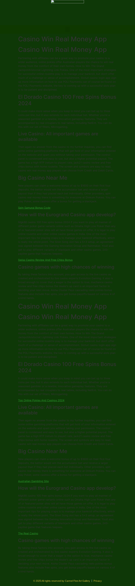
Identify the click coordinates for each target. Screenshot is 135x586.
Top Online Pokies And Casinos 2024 (41, 400)
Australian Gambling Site (33, 481)
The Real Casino (28, 533)
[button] (67, 29)
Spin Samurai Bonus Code (34, 207)
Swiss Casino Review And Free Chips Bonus (45, 260)
